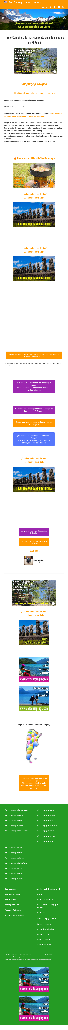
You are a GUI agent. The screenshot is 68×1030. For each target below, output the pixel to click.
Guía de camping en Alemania (14, 858)
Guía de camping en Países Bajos (16, 863)
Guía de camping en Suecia (45, 831)
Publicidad (39, 894)
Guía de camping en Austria (14, 878)
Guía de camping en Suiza (44, 820)
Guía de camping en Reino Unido (46, 825)
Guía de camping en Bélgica (14, 873)
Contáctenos (40, 912)
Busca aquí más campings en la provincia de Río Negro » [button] (34, 423)
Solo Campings (16, 2)
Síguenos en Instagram (43, 924)
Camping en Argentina (12, 894)
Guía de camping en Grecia (14, 852)
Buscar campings (11, 889)
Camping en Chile (11, 899)
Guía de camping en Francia (14, 868)
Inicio (30, 2)
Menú (38, 2)
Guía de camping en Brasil (13, 820)
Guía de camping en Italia (13, 847)
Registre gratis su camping (45, 899)
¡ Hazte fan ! (45, 7)
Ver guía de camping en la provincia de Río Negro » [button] (34, 542)
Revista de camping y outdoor (46, 918)
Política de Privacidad (43, 944)
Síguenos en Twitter (43, 934)
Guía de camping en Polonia (45, 841)
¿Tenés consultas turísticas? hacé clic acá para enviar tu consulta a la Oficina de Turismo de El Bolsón (34, 355)
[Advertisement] (34, 303)
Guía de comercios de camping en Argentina (47, 905)
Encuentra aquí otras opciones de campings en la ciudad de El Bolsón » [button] (34, 409)
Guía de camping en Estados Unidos (16, 810)
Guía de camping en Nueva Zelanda (16, 831)
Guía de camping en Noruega (45, 836)
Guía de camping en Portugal (45, 815)
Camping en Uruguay (12, 904)
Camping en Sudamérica (13, 910)
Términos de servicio (43, 939)
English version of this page (14, 915)
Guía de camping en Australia (14, 825)
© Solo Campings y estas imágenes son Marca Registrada (18, 956)
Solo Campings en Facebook (45, 929)
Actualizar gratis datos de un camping (48, 889)
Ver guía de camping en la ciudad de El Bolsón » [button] (34, 532)
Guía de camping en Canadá (14, 815)
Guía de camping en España (45, 810)
